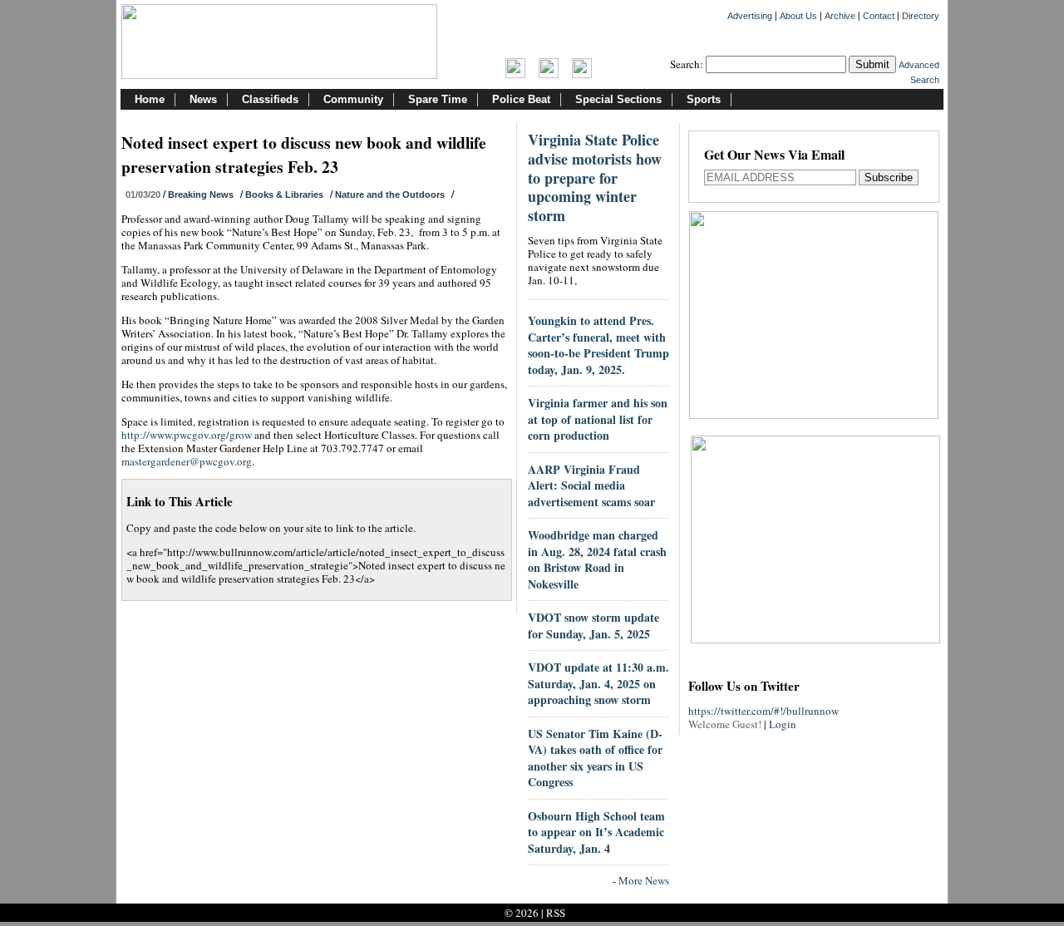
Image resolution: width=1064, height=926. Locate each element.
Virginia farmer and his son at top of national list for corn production (597, 419)
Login (782, 724)
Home (150, 99)
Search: (686, 64)
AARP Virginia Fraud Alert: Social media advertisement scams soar (591, 485)
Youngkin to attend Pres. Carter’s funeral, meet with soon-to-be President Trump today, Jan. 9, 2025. (598, 345)
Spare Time (437, 99)
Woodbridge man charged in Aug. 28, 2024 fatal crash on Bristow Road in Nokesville (597, 559)
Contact (878, 16)
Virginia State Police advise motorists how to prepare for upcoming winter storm (595, 177)
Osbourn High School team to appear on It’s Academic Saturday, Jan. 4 (596, 832)
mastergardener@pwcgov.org (186, 461)
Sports (704, 99)
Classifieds (270, 99)
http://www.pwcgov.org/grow (186, 434)
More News (643, 880)
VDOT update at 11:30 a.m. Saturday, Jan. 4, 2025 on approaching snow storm (598, 683)
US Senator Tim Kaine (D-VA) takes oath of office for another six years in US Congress (595, 758)
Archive (840, 16)
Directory (920, 16)
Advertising (749, 16)
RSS (555, 912)
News (203, 99)
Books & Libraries (284, 194)
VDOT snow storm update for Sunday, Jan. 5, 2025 (593, 625)
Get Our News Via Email (774, 156)
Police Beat (521, 99)
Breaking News (201, 194)
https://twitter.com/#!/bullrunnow (763, 710)
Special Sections (618, 99)
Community (353, 99)
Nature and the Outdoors (390, 194)
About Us (798, 16)
